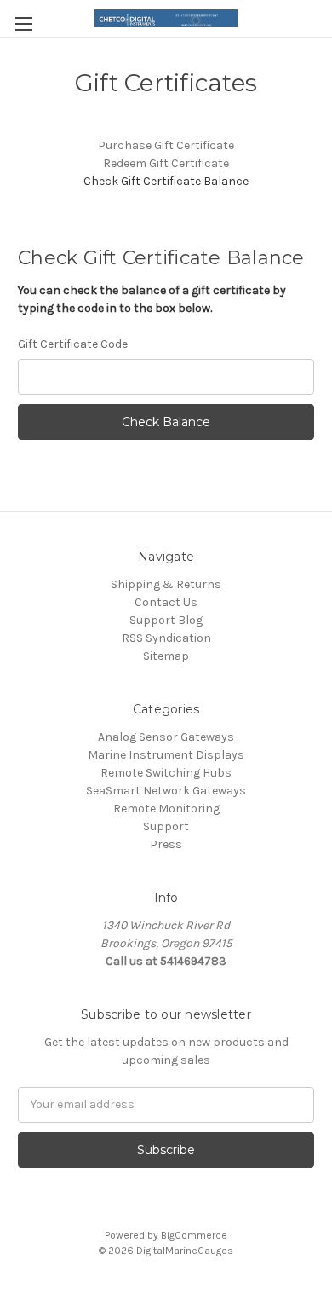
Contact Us (166, 602)
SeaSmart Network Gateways (166, 790)
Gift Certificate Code (73, 344)
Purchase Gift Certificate (166, 145)
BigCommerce (194, 1235)
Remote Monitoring (166, 808)
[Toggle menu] (23, 23)
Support (166, 826)
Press (166, 844)
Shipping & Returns (166, 584)
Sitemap (166, 656)
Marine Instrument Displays (166, 755)
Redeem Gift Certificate (166, 163)
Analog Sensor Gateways (166, 737)
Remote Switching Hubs (166, 772)
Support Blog (166, 620)
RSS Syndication (166, 638)
